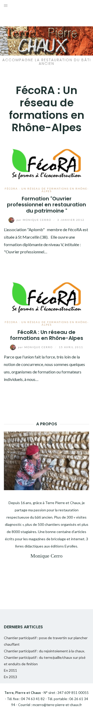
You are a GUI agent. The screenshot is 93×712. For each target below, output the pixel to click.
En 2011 (10, 670)
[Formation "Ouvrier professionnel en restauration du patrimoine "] (46, 160)
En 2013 (10, 677)
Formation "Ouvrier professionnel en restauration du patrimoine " (46, 204)
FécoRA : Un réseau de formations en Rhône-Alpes (47, 190)
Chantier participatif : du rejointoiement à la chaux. (44, 651)
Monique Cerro (34, 219)
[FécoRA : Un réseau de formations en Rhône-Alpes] (46, 293)
